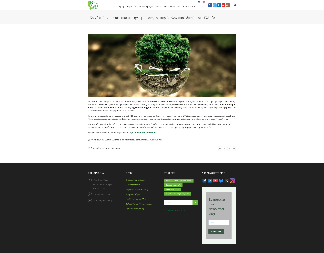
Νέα (158, 6)
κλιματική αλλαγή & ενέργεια (177, 194)
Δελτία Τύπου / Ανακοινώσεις (139, 204)
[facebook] (220, 148)
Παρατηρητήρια (133, 184)
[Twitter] (226, 180)
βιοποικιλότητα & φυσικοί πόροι (105, 148)
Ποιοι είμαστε (171, 6)
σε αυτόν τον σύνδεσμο (144, 132)
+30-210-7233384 (102, 194)
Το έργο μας (145, 6)
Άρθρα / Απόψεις (133, 194)
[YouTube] (215, 180)
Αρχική (120, 6)
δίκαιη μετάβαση (172, 189)
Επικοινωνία (189, 6)
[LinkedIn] (209, 180)
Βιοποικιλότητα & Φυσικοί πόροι (120, 139)
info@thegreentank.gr (103, 200)
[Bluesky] (221, 180)
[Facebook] (204, 180)
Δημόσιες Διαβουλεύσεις (137, 189)
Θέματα (131, 6)
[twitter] (225, 148)
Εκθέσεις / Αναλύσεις (135, 180)
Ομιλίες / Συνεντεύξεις (136, 199)
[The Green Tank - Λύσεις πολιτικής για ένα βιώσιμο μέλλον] (93, 5)
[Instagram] (232, 180)
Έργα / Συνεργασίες (135, 208)
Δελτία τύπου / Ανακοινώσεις (149, 139)
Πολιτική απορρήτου (174, 210)
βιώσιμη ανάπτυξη (173, 185)
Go (195, 202)
